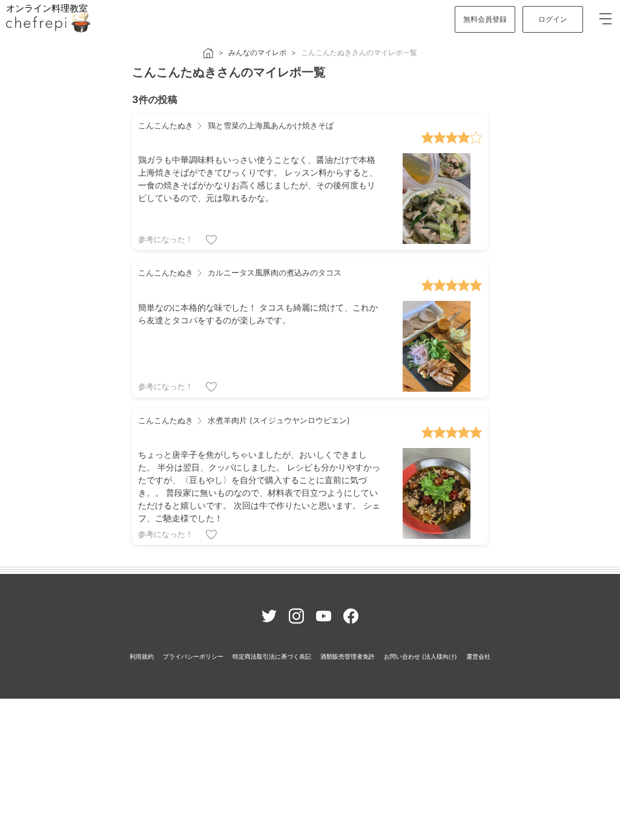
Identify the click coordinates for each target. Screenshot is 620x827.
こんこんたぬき (165, 125)
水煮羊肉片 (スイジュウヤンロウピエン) (277, 420)
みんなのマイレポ (257, 52)
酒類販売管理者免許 (347, 656)
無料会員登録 (485, 19)
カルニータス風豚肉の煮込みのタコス (273, 272)
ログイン (552, 19)
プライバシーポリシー (193, 656)
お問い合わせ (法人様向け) (420, 656)
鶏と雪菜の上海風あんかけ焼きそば (269, 125)
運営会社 (478, 656)
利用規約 (142, 656)
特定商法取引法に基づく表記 (271, 656)
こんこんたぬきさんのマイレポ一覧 (359, 52)
